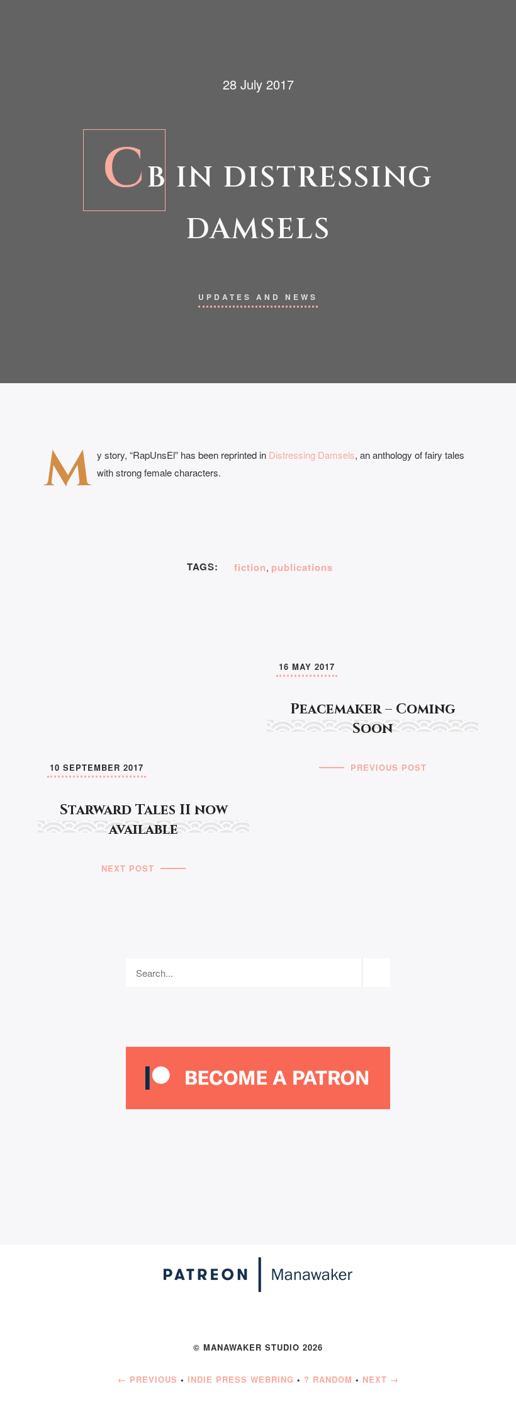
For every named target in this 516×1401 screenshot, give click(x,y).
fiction (250, 567)
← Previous (147, 1379)
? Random (328, 1379)
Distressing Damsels (312, 454)
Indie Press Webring (241, 1379)
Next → (380, 1379)
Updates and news (258, 297)
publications (302, 567)
